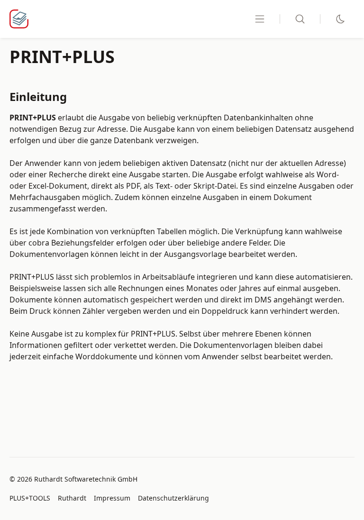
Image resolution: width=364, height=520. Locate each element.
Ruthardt (72, 497)
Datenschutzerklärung (173, 497)
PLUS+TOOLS (29, 497)
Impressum (112, 497)
